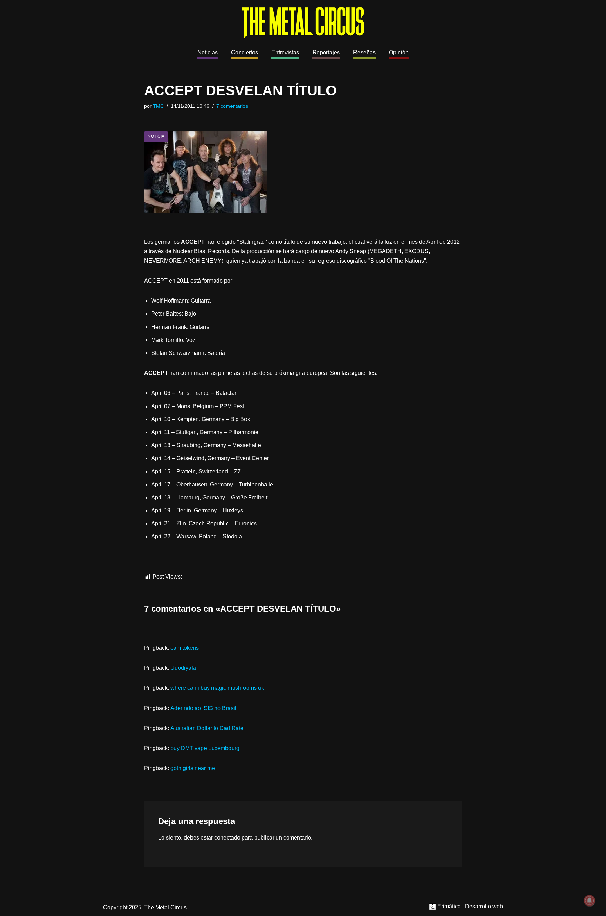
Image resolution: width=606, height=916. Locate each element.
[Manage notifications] (589, 900)
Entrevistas (285, 52)
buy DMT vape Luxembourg (205, 748)
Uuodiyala (183, 668)
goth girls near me (192, 768)
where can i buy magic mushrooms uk (217, 688)
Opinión (399, 52)
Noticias (207, 52)
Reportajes (326, 52)
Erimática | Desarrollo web (469, 906)
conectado (227, 838)
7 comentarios (232, 106)
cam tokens (184, 648)
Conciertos (244, 52)
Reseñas (364, 52)
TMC (158, 106)
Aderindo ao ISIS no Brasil (203, 708)
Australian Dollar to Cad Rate (206, 728)
